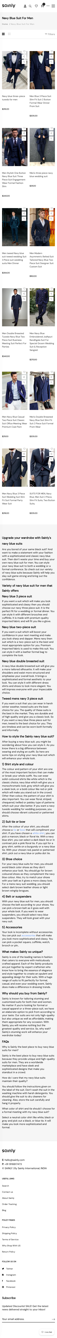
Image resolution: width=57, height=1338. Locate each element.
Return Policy (8, 1251)
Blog (4, 1210)
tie (14, 830)
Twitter (9, 1268)
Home (5, 24)
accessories (28, 935)
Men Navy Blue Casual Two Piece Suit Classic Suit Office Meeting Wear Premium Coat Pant (14, 421)
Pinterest (10, 1287)
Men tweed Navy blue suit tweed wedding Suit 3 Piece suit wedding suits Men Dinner (14, 258)
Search (5, 1185)
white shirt (39, 833)
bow (22, 830)
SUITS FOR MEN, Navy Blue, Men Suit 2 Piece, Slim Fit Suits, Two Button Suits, (42, 498)
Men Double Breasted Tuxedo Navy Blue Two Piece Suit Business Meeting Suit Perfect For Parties (14, 340)
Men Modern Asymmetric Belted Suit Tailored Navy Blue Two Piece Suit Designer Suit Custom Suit (42, 260)
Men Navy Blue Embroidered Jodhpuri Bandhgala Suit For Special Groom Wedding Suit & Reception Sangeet (42, 342)
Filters (51, 34)
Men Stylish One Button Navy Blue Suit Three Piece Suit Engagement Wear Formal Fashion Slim (14, 180)
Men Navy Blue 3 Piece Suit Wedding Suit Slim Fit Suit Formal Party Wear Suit (13, 498)
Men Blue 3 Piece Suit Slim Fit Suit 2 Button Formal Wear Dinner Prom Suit (40, 101)
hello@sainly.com (15, 1160)
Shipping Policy (9, 1233)
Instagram (11, 1274)
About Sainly (8, 1198)
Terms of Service (10, 1239)
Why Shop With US (11, 1245)
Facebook (11, 1281)
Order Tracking (9, 1204)
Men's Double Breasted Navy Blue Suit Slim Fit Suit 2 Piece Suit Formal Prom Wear (41, 421)
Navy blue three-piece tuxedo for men (13, 98)
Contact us (7, 1192)
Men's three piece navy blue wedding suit (41, 175)
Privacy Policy (9, 1227)
